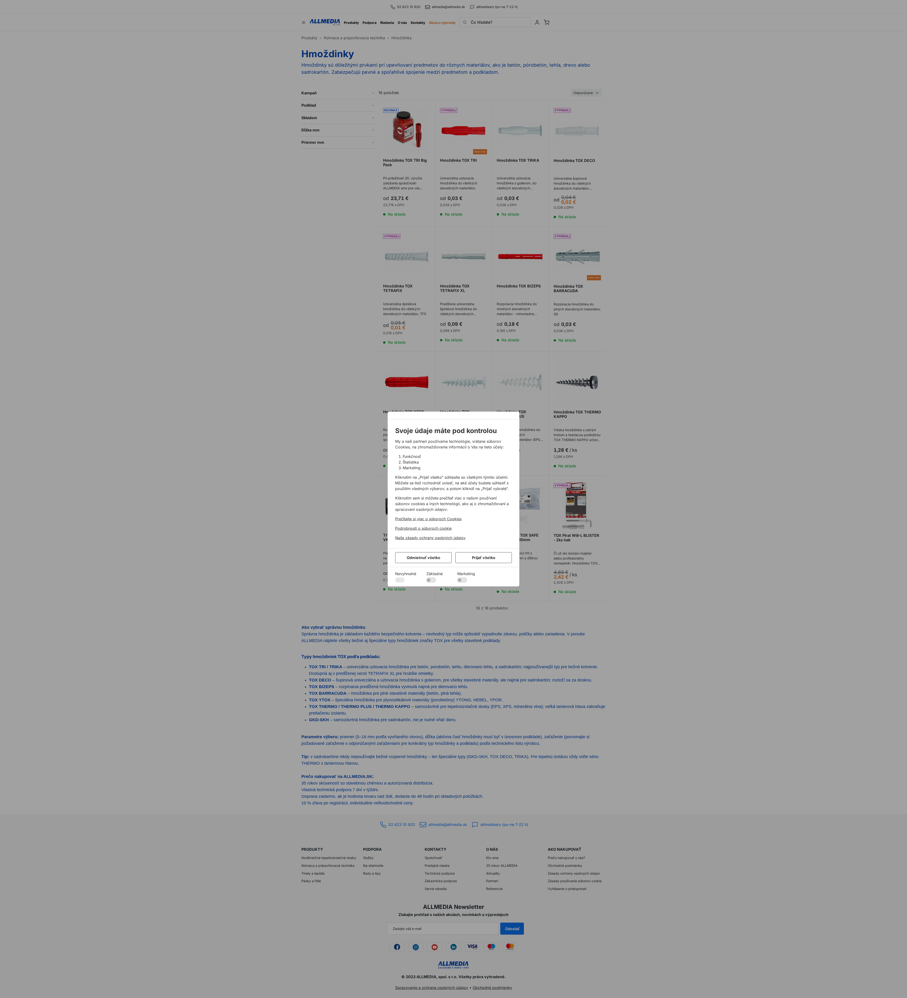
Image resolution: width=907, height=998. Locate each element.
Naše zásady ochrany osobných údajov (430, 537)
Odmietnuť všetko (423, 557)
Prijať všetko (483, 557)
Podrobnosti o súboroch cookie (423, 528)
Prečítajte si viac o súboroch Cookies (428, 518)
